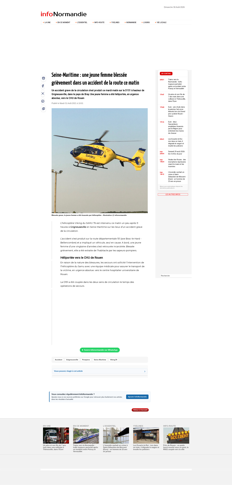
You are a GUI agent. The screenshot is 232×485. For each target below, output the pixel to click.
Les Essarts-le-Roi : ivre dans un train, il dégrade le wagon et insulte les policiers (146, 447)
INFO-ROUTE (99, 22)
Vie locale (161, 22)
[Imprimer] (43, 78)
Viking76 (113, 360)
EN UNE (47, 426)
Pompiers (86, 360)
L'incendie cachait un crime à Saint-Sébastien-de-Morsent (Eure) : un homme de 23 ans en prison (115, 448)
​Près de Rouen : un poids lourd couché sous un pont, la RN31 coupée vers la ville (175, 447)
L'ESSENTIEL (82, 22)
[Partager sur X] (42, 93)
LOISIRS (146, 22)
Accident (58, 360)
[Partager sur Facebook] (42, 86)
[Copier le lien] (43, 109)
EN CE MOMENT (64, 22)
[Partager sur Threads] (42, 101)
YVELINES (115, 22)
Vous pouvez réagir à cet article (68, 371)
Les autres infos (173, 194)
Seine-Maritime (100, 360)
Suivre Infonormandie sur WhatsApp (101, 350)
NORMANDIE (131, 22)
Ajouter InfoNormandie (137, 397)
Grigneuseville (72, 360)
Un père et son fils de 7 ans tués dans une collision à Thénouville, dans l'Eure (54, 447)
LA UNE (47, 22)
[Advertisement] (116, 43)
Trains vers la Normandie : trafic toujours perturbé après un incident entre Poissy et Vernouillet (85, 448)
